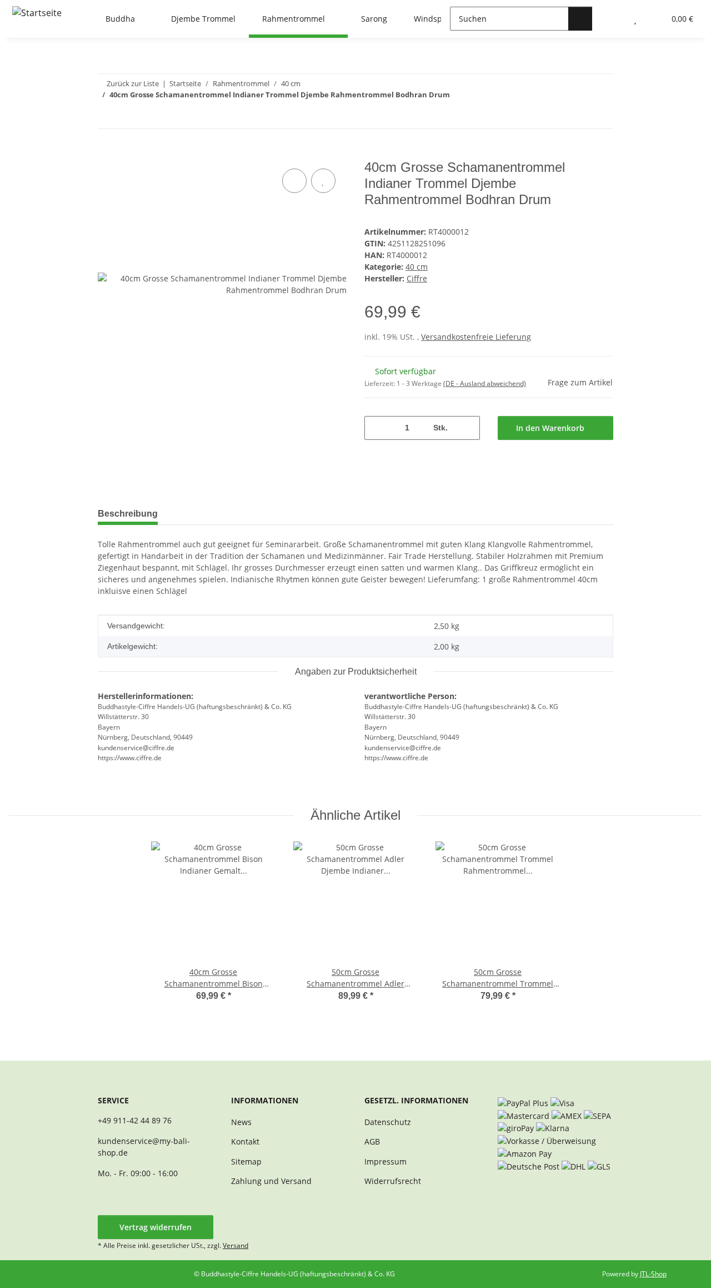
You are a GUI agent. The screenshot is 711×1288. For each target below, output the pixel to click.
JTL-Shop (653, 1274)
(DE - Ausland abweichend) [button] (484, 383)
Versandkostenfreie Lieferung (476, 336)
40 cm (416, 266)
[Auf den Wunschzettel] (323, 181)
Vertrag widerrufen (155, 1227)
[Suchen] (580, 19)
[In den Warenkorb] (107, 153)
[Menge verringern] (377, 428)
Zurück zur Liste (133, 83)
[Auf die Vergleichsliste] (294, 181)
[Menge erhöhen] (467, 428)
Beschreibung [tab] (128, 513)
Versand (235, 1245)
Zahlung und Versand (271, 1181)
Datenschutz (387, 1122)
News (241, 1122)
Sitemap (246, 1161)
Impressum (385, 1161)
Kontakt (245, 1141)
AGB (372, 1141)
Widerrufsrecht (392, 1181)
